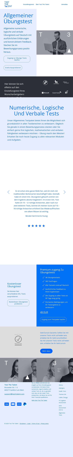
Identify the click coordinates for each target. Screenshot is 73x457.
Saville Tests (62, 391)
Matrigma (61, 388)
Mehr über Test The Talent (39, 400)
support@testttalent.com (14, 394)
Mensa (61, 385)
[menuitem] (28, 4)
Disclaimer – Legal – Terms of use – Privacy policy (34, 423)
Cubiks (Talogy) (63, 397)
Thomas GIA (62, 394)
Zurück (8, 192)
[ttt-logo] (8, 5)
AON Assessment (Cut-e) (62, 408)
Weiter (64, 192)
